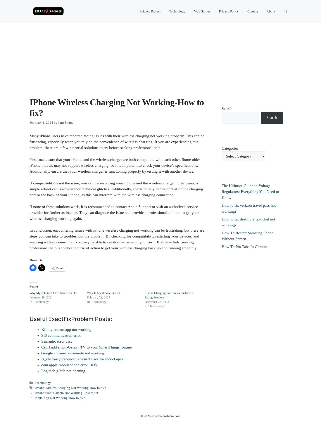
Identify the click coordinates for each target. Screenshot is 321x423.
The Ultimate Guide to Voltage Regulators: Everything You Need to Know (250, 192)
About (271, 11)
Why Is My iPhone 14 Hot (103, 293)
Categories (230, 148)
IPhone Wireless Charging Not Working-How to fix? (70, 388)
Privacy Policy (229, 11)
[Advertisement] (160, 55)
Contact (252, 11)
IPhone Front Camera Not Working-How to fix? (67, 393)
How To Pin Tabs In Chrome (245, 246)
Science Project (150, 11)
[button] (286, 11)
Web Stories (202, 11)
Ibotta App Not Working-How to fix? (60, 398)
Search (227, 108)
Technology (177, 11)
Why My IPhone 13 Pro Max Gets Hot (53, 293)
